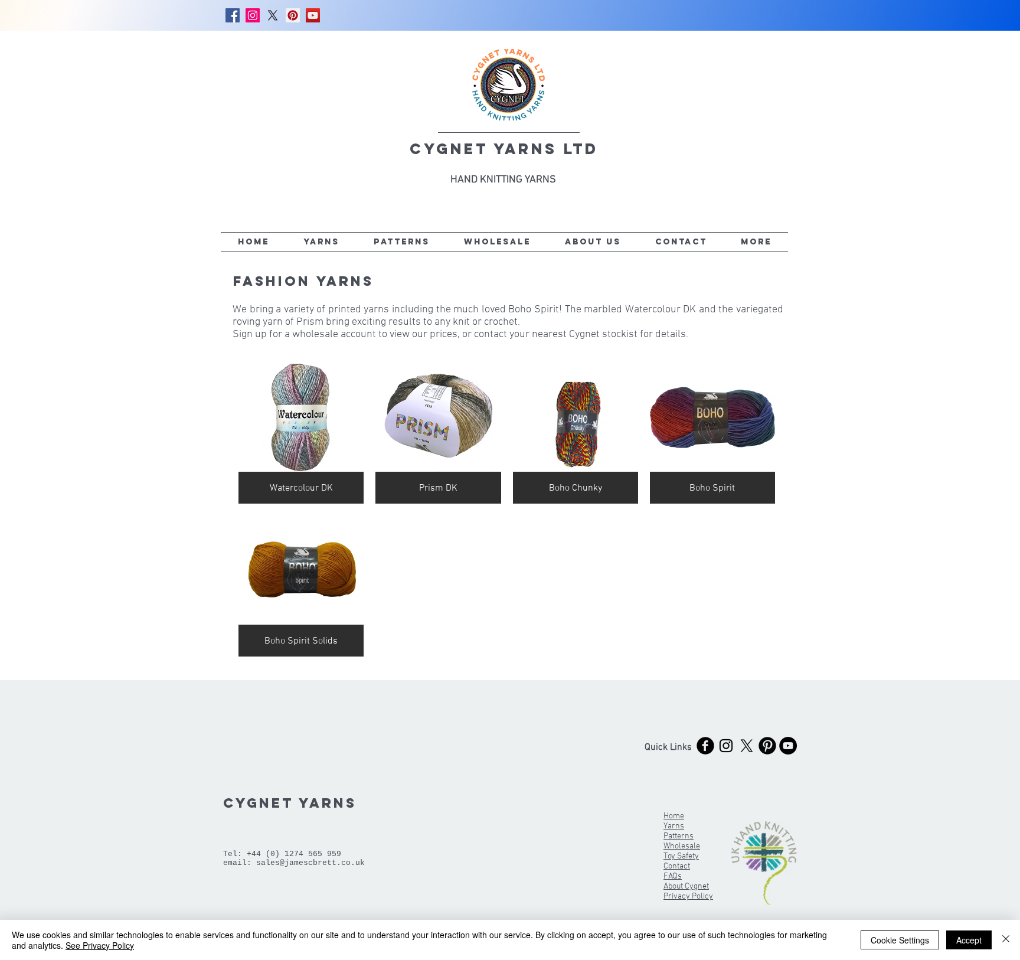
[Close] (1006, 940)
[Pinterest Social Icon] (293, 15)
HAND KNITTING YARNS (503, 180)
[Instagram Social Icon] (253, 15)
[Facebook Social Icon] (232, 15)
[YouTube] (313, 15)
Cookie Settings (900, 940)
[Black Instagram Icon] (726, 746)
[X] (273, 15)
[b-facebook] (705, 746)
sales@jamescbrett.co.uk (310, 862)
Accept (969, 940)
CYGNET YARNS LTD (504, 148)
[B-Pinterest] (767, 746)
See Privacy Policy (100, 945)
